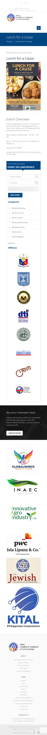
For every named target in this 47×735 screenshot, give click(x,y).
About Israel (23, 668)
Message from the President (23, 660)
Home (9, 41)
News (23, 683)
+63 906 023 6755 (28, 721)
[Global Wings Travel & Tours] (23, 460)
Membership (23, 686)
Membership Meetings (19, 222)
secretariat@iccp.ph (23, 8)
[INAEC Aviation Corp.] (23, 486)
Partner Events (16, 232)
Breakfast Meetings (18, 208)
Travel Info (23, 692)
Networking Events (18, 227)
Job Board (23, 695)
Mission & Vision (23, 662)
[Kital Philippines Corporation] (23, 607)
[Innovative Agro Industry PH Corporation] (23, 513)
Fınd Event (15, 195)
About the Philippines (23, 671)
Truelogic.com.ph (25, 733)
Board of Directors (24, 665)
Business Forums (17, 213)
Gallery (23, 689)
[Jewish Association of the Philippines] (23, 570)
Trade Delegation (17, 237)
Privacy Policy (23, 709)
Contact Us (23, 706)
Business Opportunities (23, 698)
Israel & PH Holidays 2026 (23, 703)
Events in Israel (16, 218)
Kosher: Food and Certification (23, 700)
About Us (23, 681)
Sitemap (22, 729)
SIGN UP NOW (15, 433)
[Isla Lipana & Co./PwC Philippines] (23, 544)
